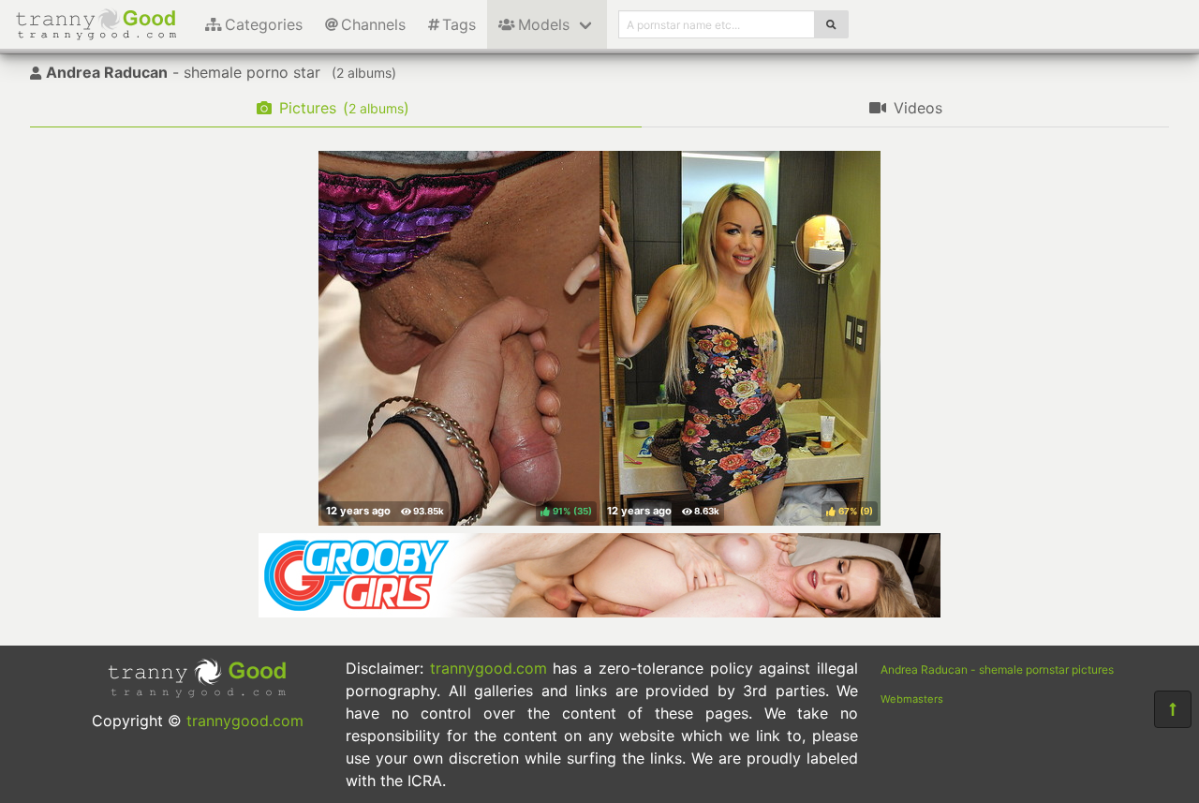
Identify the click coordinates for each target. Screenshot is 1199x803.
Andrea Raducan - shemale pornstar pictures (997, 669)
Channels (373, 24)
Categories (264, 24)
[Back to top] (1173, 709)
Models (544, 24)
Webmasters (912, 699)
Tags (459, 24)
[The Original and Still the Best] (599, 611)
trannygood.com (244, 720)
